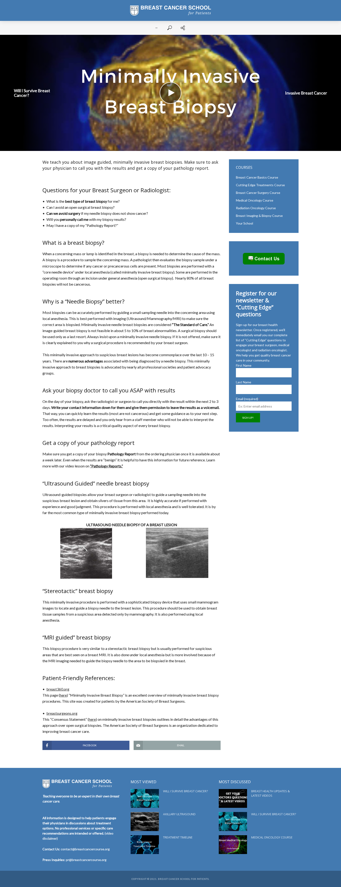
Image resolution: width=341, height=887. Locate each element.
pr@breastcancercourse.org (86, 860)
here (63, 695)
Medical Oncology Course (272, 837)
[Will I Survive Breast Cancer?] (145, 798)
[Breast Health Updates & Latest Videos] (233, 798)
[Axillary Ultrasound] (145, 821)
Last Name (243, 382)
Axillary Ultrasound (179, 814)
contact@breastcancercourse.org (85, 849)
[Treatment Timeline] (145, 844)
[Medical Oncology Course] (233, 844)
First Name (243, 365)
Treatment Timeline (178, 837)
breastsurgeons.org (61, 713)
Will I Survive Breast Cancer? (185, 791)
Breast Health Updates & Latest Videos (270, 793)
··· (156, 28)
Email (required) (248, 399)
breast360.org (57, 689)
